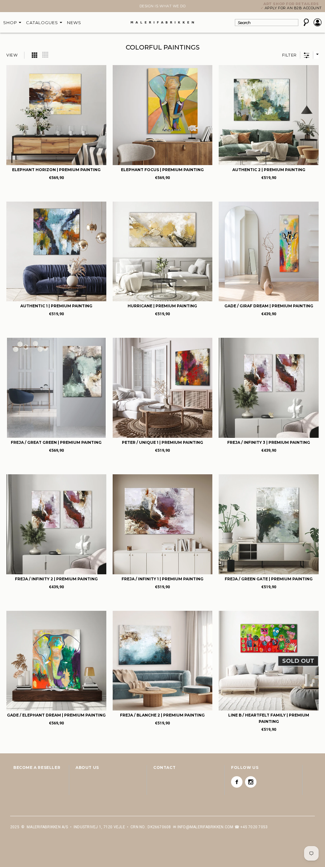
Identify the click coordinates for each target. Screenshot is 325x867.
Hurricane (162, 305)
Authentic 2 (268, 169)
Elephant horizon (56, 169)
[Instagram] (250, 782)
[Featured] (316, 55)
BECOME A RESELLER (36, 767)
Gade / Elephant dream (56, 715)
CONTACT (164, 767)
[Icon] (35, 55)
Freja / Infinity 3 (268, 442)
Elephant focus (162, 169)
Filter (289, 55)
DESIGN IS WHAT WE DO (162, 6)
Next (14, 6)
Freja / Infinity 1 (162, 579)
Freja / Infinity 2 (56, 579)
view (12, 55)
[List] (45, 55)
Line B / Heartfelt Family (268, 718)
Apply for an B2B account (293, 8)
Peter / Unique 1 (162, 442)
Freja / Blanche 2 (162, 715)
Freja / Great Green (56, 442)
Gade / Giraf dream (268, 305)
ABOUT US (87, 767)
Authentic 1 (56, 305)
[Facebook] (236, 782)
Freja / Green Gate (269, 579)
